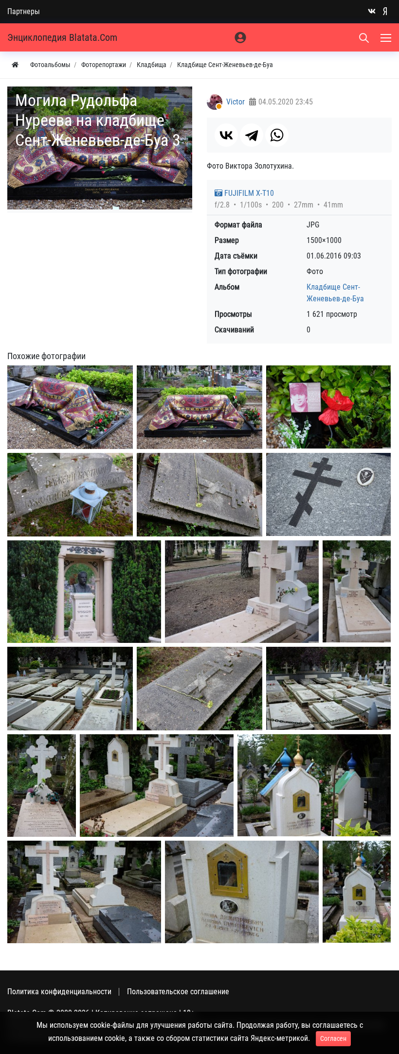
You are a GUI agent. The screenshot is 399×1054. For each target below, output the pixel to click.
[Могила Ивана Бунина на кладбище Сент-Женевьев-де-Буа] (242, 591)
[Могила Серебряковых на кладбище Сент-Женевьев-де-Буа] (157, 785)
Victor (235, 101)
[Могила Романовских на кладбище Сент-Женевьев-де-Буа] (41, 785)
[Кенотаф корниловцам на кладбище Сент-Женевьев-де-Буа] (328, 494)
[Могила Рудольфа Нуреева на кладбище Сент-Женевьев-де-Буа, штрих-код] (328, 407)
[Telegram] (251, 135)
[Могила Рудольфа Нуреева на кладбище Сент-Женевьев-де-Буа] (70, 407)
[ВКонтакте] (226, 135)
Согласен (333, 1038)
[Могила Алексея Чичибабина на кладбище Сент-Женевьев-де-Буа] (84, 591)
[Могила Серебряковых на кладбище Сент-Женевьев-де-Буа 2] (84, 892)
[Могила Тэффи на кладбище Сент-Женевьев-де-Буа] (199, 494)
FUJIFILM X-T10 (248, 193)
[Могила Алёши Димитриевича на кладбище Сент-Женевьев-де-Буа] (314, 785)
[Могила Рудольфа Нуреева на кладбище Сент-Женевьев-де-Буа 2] (199, 407)
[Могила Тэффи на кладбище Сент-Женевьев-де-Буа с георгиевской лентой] (199, 688)
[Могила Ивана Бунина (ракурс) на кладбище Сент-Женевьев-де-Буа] (357, 591)
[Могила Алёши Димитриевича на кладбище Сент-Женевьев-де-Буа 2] (242, 892)
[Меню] (387, 37)
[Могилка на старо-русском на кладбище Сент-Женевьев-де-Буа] (70, 494)
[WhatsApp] (277, 135)
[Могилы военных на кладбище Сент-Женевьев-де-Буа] (70, 688)
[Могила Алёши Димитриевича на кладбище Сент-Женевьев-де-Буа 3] (357, 892)
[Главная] (15, 64)
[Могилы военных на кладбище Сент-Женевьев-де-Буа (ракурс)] (328, 688)
